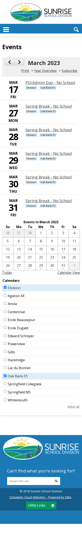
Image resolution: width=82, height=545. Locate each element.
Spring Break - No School (48, 106)
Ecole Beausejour (21, 320)
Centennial (16, 312)
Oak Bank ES (18, 376)
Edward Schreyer (21, 336)
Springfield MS (19, 392)
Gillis (11, 352)
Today (7, 272)
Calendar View (69, 272)
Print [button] (25, 70)
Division (14, 288)
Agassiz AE (16, 296)
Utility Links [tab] (36, 505)
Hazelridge (16, 360)
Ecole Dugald (18, 328)
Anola (12, 303)
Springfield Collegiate (24, 384)
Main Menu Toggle (6, 29)
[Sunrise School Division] (41, 12)
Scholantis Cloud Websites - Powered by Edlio (40, 497)
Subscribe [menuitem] (69, 70)
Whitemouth (18, 400)
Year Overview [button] (45, 70)
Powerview (16, 344)
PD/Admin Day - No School (50, 82)
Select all (73, 406)
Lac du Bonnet (19, 368)
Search (76, 29)
